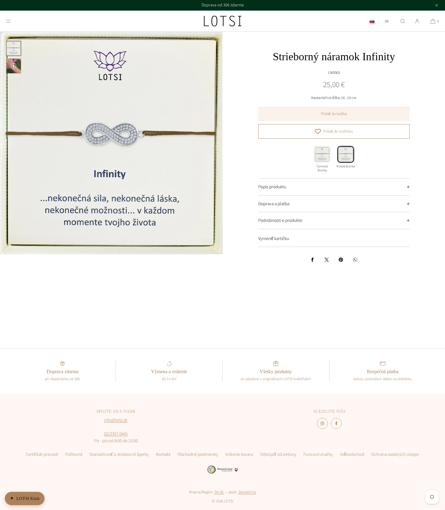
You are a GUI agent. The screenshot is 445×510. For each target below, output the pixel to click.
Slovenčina (247, 492)
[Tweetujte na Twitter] (326, 259)
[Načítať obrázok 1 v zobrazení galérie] (13, 48)
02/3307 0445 (116, 433)
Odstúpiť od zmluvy (278, 454)
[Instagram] (322, 423)
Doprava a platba (273, 203)
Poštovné (73, 454)
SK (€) (219, 492)
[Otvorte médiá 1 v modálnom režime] (111, 143)
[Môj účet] (417, 21)
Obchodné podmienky (197, 454)
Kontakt (163, 454)
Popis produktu (272, 186)
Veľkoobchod (352, 454)
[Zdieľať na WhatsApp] (355, 259)
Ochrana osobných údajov (395, 454)
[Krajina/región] (372, 21)
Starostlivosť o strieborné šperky (119, 454)
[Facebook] (336, 423)
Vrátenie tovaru (239, 454)
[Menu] (13, 21)
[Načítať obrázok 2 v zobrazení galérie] (13, 66)
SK (387, 21)
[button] (402, 21)
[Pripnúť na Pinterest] (341, 259)
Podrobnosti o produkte (280, 220)
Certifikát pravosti (42, 454)
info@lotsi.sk (115, 420)
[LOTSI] (223, 21)
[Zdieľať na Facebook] (312, 259)
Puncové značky (318, 454)
